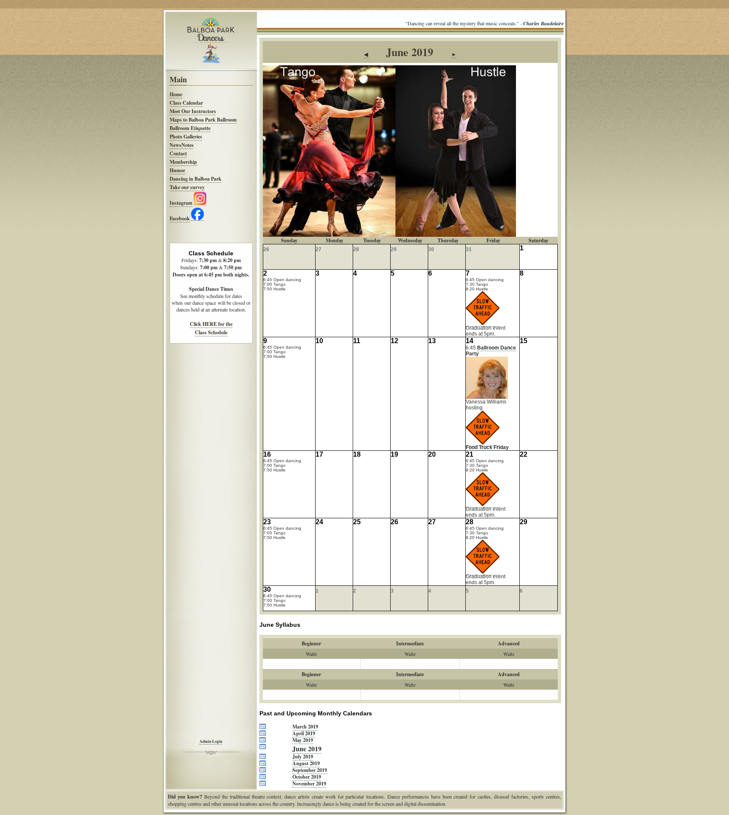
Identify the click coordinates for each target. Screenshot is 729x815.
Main (178, 79)
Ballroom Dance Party (491, 351)
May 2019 (302, 740)
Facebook (180, 218)
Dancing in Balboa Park (195, 178)
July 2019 (302, 756)
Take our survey (187, 187)
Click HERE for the (211, 324)
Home (176, 94)
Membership (183, 161)
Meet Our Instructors (193, 111)
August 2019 (306, 763)
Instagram (181, 202)
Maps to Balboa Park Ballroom (203, 119)
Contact (178, 153)
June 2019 (306, 748)
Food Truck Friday (487, 447)
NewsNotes (182, 145)
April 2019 (303, 733)
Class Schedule (211, 332)
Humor (177, 170)
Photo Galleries (186, 136)
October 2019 (306, 776)
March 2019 (305, 726)
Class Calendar (186, 102)
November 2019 (309, 783)
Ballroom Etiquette (190, 128)
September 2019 (309, 770)
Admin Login (211, 741)
